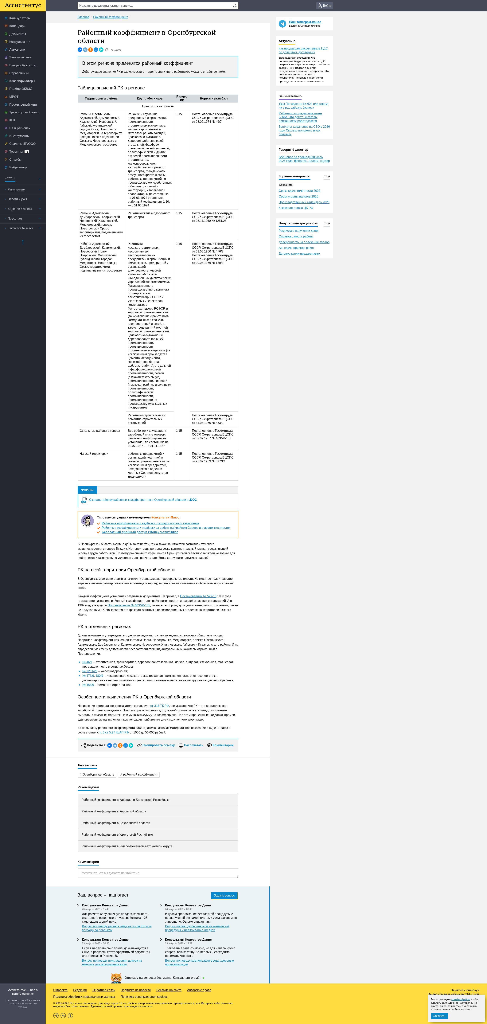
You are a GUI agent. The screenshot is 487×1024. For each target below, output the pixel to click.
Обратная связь (103, 990)
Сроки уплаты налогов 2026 (298, 196)
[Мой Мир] (96, 49)
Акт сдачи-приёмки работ (296, 247)
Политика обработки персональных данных (84, 996)
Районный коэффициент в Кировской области (114, 811)
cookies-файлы (460, 999)
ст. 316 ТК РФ (159, 705)
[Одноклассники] (90, 49)
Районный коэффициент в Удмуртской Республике (117, 834)
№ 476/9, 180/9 (92, 675)
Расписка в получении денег (299, 230)
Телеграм (56, 1015)
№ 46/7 (87, 662)
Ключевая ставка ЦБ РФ (296, 207)
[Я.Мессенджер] (101, 49)
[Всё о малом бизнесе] (23, 5)
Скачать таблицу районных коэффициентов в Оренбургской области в (143, 499)
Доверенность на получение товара (304, 242)
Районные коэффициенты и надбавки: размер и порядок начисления (150, 523)
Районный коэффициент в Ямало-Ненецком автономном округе (127, 846)
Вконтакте (63, 1015)
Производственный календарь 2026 (304, 202)
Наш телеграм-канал (305, 22)
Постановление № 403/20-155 (129, 605)
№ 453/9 (88, 684)
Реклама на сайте (168, 990)
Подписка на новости (136, 990)
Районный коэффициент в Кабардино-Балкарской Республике (125, 799)
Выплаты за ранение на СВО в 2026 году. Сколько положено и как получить (304, 130)
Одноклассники (70, 1015)
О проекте (60, 990)
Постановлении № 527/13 (198, 596)
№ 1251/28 (89, 671)
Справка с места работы (296, 236)
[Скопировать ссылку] (106, 49)
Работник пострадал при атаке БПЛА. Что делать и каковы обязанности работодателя (300, 117)
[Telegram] (85, 49)
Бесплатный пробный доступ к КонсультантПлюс (140, 532)
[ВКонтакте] (80, 49)
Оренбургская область (98, 774)
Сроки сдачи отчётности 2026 (299, 190)
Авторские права (199, 990)
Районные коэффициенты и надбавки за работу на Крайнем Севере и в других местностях (166, 527)
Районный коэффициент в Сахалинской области (116, 823)
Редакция (80, 990)
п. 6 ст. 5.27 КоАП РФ (114, 732)
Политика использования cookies (144, 996)
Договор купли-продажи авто (299, 253)
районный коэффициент (140, 774)
